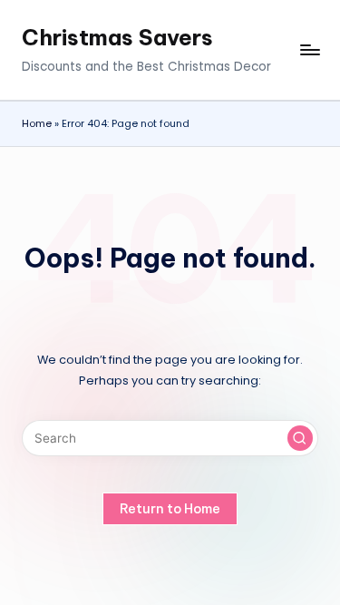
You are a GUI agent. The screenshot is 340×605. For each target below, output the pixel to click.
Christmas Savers (117, 37)
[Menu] (309, 50)
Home (37, 123)
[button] (300, 438)
